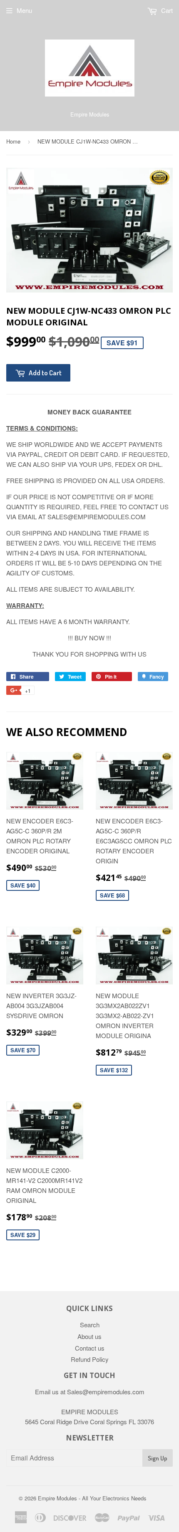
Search (89, 1324)
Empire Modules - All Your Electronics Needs (92, 1498)
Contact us (89, 1348)
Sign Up (157, 1458)
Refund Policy (90, 1359)
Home (13, 141)
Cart (166, 10)
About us (89, 1336)
